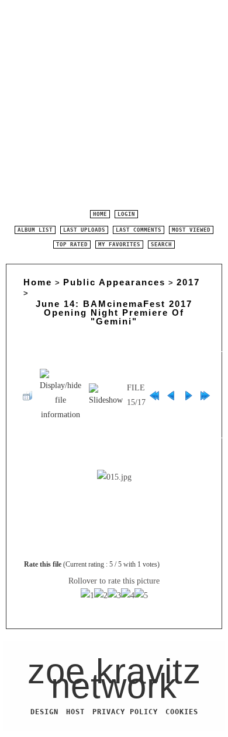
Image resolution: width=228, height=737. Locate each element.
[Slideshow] (105, 395)
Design (44, 712)
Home (100, 214)
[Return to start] (154, 395)
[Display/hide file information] (60, 394)
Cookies (181, 712)
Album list (35, 230)
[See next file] (188, 395)
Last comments (138, 230)
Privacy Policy (125, 712)
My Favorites (119, 244)
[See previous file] (171, 395)
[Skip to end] (205, 395)
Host (75, 712)
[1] (87, 595)
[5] (141, 595)
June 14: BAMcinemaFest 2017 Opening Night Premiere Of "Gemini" (114, 312)
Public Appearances (114, 282)
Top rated (72, 244)
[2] (101, 595)
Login (126, 214)
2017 (188, 282)
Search (161, 244)
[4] (127, 595)
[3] (114, 595)
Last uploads (84, 230)
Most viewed (191, 230)
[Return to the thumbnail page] (27, 395)
